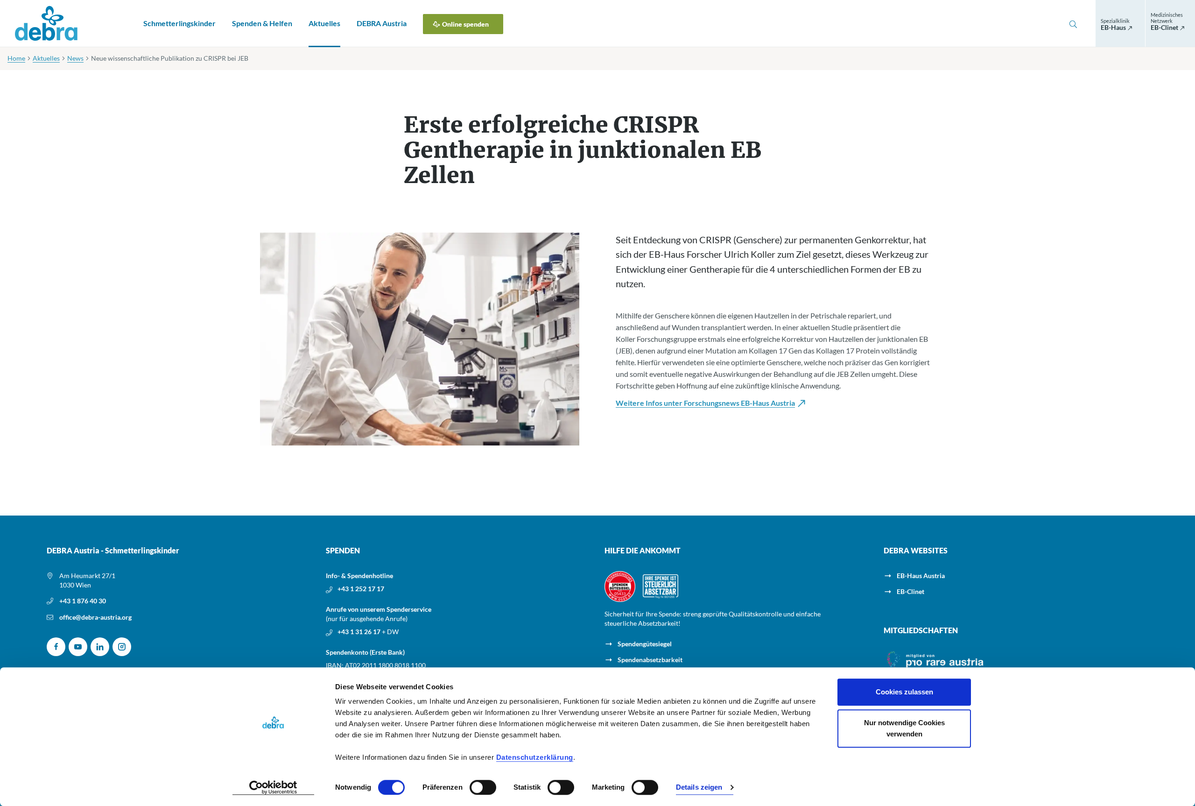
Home (16, 58)
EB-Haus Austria (921, 576)
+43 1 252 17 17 (360, 589)
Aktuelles (324, 23)
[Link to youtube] (78, 646)
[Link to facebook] (56, 646)
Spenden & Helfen (262, 23)
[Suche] (1073, 23)
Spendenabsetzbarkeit (650, 660)
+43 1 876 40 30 (82, 601)
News (75, 58)
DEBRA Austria (382, 23)
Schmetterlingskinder (179, 23)
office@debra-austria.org (95, 617)
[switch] (483, 787)
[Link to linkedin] (100, 646)
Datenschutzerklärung (534, 757)
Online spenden (465, 24)
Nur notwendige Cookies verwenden (904, 728)
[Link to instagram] (121, 646)
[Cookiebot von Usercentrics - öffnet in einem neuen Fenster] (273, 788)
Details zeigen (699, 788)
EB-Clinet (910, 591)
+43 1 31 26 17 (359, 632)
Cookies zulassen (904, 692)
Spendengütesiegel (645, 644)
